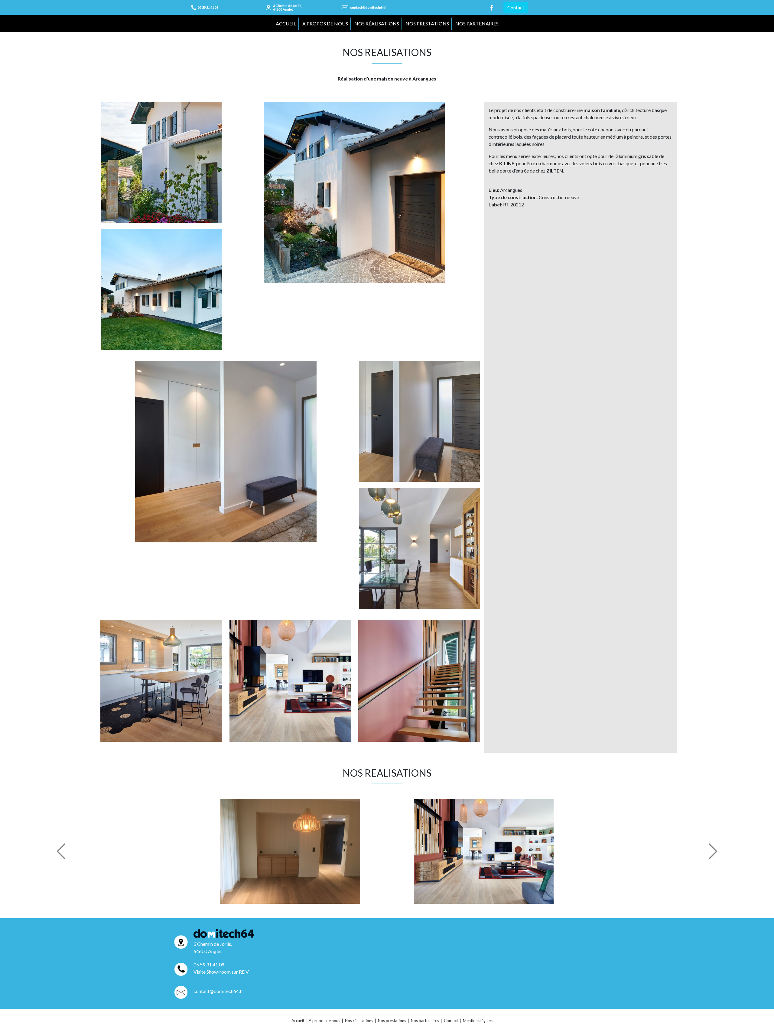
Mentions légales (478, 1020)
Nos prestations (427, 23)
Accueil (286, 23)
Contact (515, 7)
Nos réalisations (376, 23)
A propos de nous (325, 23)
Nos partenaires (477, 23)
